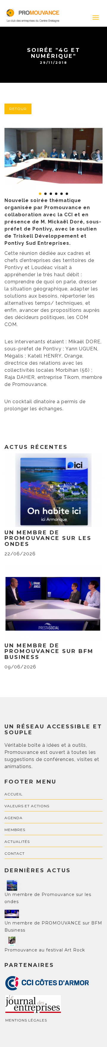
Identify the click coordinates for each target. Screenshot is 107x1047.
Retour (18, 109)
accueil (13, 794)
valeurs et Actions (26, 806)
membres (14, 829)
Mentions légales (26, 1020)
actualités (17, 841)
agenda (13, 818)
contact (14, 853)
